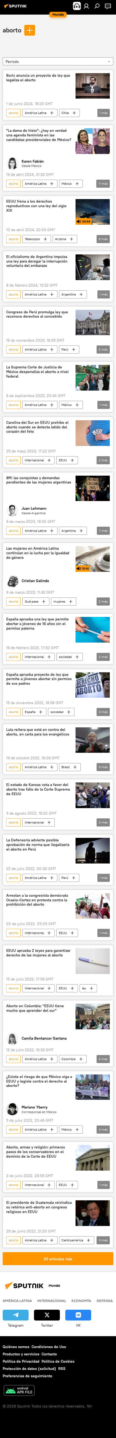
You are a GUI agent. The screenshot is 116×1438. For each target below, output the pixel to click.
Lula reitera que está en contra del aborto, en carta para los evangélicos (37, 732)
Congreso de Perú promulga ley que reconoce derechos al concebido (37, 314)
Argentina (69, 294)
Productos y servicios (21, 1354)
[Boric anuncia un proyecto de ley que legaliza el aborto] (93, 86)
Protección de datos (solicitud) (29, 1368)
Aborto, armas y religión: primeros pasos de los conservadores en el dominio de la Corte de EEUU (35, 1152)
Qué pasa (31, 601)
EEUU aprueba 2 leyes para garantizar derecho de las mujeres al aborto (38, 952)
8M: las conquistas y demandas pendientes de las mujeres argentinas (38, 480)
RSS (62, 1368)
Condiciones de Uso (49, 1346)
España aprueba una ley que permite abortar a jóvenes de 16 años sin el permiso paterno (37, 624)
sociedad (65, 657)
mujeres (59, 601)
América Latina (35, 113)
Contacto (49, 1354)
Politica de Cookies (58, 1361)
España (30, 712)
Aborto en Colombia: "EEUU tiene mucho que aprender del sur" (35, 1008)
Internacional (34, 460)
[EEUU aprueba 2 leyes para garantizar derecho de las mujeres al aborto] (93, 961)
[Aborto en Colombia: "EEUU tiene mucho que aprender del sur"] (93, 1016)
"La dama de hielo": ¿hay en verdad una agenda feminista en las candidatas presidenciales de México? (38, 135)
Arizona (60, 239)
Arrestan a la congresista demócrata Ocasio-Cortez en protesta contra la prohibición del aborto (37, 900)
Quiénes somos (16, 1346)
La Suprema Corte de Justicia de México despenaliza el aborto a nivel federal (37, 372)
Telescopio (32, 239)
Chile (65, 113)
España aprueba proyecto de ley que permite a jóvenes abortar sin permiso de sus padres (39, 679)
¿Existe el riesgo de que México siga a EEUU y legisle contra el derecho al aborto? (39, 1081)
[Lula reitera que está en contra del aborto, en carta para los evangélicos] (93, 740)
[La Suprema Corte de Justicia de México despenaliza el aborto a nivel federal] (93, 378)
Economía (81, 1300)
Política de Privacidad (21, 1361)
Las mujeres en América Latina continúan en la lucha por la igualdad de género (37, 553)
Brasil (66, 767)
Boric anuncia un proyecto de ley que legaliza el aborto (38, 77)
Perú (65, 349)
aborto (12, 30)
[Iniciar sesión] (86, 6)
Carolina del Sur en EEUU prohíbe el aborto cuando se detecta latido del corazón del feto (37, 427)
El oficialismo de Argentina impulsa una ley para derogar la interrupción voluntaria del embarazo (36, 261)
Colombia (69, 1059)
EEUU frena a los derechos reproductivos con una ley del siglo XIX (36, 206)
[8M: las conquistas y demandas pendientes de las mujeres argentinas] (93, 488)
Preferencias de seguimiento (27, 1375)
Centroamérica (72, 1240)
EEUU (63, 460)
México (67, 184)
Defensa (105, 1300)
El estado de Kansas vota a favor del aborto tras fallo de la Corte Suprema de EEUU (38, 789)
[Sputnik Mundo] (16, 8)
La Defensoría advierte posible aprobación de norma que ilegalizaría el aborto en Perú (37, 845)
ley (84, 988)
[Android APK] (19, 1391)
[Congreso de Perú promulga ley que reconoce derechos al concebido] (93, 322)
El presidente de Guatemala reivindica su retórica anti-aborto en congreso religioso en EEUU (39, 1207)
